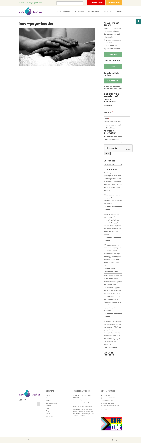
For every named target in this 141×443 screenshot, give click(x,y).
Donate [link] (119, 11)
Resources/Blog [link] (93, 11)
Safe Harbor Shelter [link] (32, 440)
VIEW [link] (113, 66)
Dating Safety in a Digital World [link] (82, 406)
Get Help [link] (48, 400)
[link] (138, 21)
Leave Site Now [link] (96, 3)
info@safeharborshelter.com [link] (111, 406)
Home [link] (59, 11)
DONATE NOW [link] (114, 3)
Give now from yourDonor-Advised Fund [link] (113, 87)
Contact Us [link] (49, 416)
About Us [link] (66, 11)
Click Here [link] (113, 54)
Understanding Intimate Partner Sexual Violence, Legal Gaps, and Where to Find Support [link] (83, 402)
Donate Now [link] (112, 81)
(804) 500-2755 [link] (36, 3)
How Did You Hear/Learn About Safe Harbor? (113, 138)
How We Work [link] (79, 11)
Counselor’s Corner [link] (51, 403)
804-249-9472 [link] (109, 403)
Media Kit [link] (48, 413)
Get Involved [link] (108, 11)
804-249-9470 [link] (110, 400)
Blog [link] (47, 411)
